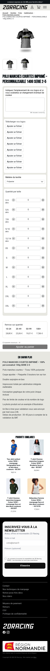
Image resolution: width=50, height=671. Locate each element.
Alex (34, 657)
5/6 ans (7, 210)
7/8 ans (7, 220)
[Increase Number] (43, 200)
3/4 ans (7, 200)
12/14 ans (7, 239)
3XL (7, 306)
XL (7, 286)
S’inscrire (25, 565)
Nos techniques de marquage (16, 589)
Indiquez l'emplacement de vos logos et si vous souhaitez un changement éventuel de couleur (24, 92)
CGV (4, 610)
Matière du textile (13, 177)
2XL (7, 296)
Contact (6, 586)
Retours (6, 607)
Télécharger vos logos (15, 121)
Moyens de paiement (12, 603)
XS (6, 248)
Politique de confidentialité (15, 614)
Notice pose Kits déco (13, 593)
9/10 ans (7, 229)
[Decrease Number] (13, 200)
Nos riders (7, 596)
